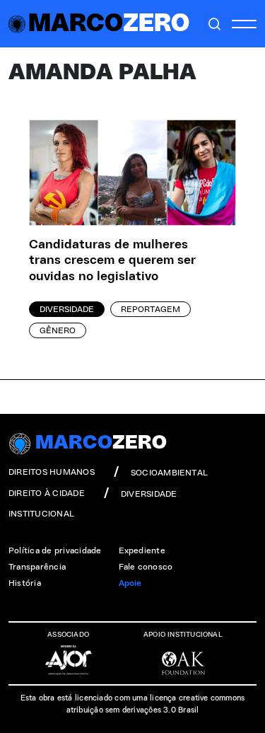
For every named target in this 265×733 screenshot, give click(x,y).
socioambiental (169, 472)
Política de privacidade (55, 550)
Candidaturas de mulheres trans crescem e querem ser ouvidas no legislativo (112, 260)
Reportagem (150, 309)
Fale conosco (146, 566)
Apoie (130, 583)
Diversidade (67, 309)
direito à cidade (46, 493)
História (24, 583)
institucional (41, 513)
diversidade (149, 494)
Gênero (58, 330)
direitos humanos (51, 472)
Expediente (142, 550)
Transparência (37, 566)
